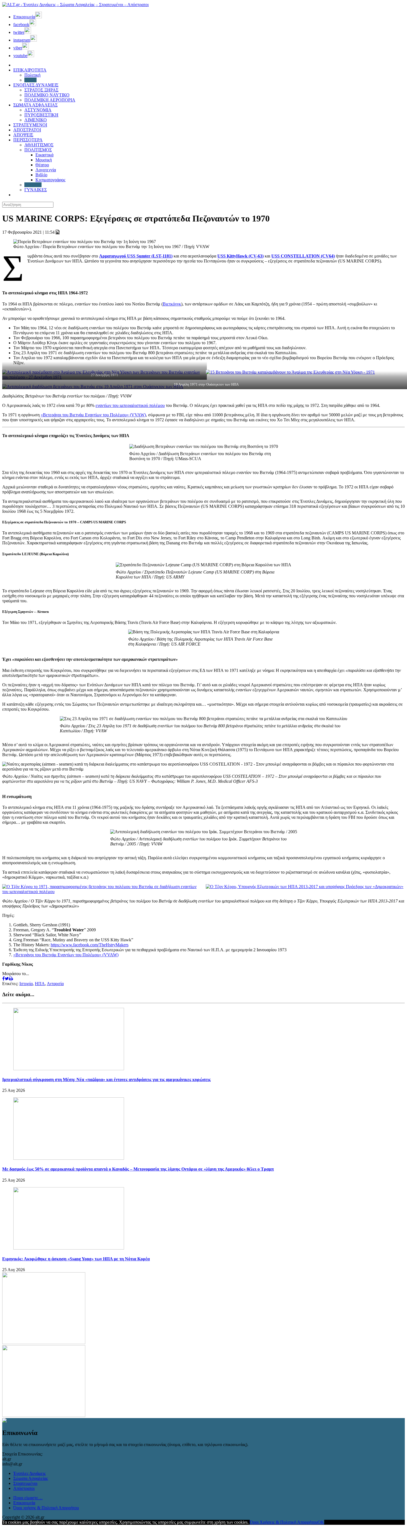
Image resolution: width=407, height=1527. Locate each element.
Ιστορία (26, 983)
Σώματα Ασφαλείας (30, 1478)
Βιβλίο (41, 174)
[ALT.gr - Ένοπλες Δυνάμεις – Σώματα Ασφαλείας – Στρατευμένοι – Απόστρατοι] (75, 4)
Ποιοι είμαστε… (28, 1497)
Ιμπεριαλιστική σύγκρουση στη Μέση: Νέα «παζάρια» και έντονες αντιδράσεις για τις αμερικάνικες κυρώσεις (106, 1079)
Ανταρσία (55, 983)
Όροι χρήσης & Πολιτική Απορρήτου (46, 1507)
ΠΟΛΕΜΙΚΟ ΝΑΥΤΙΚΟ (46, 95)
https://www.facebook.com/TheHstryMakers (89, 944)
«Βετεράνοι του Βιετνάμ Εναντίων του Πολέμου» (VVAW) (93, 414)
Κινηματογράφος (50, 179)
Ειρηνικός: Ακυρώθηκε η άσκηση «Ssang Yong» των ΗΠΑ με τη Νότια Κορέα (76, 1258)
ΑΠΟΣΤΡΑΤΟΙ (27, 130)
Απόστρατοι (24, 1488)
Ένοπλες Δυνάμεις (29, 1473)
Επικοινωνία (24, 1502)
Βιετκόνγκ (172, 304)
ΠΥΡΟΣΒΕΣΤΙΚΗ (41, 115)
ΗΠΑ (40, 983)
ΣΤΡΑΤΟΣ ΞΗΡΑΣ (41, 90)
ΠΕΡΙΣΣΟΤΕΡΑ (28, 139)
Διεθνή (30, 80)
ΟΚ (321, 1522)
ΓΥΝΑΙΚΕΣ (35, 189)
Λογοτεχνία (45, 169)
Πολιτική (32, 75)
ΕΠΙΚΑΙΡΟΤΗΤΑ (30, 70)
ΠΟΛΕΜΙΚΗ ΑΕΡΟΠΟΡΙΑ (49, 100)
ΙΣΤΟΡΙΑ (33, 184)
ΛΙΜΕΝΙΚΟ (35, 120)
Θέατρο (42, 164)
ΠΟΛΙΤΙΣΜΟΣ (38, 149)
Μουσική (43, 159)
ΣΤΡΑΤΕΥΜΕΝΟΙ (30, 125)
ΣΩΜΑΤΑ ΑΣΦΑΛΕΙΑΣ (35, 105)
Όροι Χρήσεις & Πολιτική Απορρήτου (284, 1522)
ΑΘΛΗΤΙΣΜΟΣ (38, 144)
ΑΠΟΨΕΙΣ (23, 134)
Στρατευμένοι (25, 1483)
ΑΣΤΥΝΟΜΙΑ (37, 110)
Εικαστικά (44, 154)
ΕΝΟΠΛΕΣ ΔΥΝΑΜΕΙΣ (35, 85)
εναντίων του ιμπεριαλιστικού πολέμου (130, 405)
